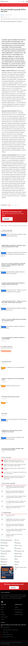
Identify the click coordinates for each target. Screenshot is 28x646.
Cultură (2, 612)
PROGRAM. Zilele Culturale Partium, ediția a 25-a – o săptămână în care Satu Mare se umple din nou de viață (14, 461)
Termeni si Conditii (19, 614)
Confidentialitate (18, 612)
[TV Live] (19, 2)
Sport (2, 609)
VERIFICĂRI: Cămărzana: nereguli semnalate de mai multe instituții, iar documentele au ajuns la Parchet (15, 465)
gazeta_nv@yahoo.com (7, 634)
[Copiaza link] (8, 17)
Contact (16, 607)
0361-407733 (5, 632)
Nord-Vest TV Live (19, 609)
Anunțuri (2, 619)
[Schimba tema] (24, 2)
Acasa (2, 225)
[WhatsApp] (6, 17)
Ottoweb (8, 643)
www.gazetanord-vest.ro (8, 636)
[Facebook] (1, 17)
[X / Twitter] (4, 17)
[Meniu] (26, 1)
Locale (2, 14)
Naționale (3, 614)
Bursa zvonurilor (4, 617)
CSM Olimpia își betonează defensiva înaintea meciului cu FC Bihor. (14, 469)
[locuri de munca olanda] (7, 572)
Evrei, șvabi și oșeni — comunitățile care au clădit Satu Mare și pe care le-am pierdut (15, 473)
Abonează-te (6, 219)
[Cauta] (21, 2)
